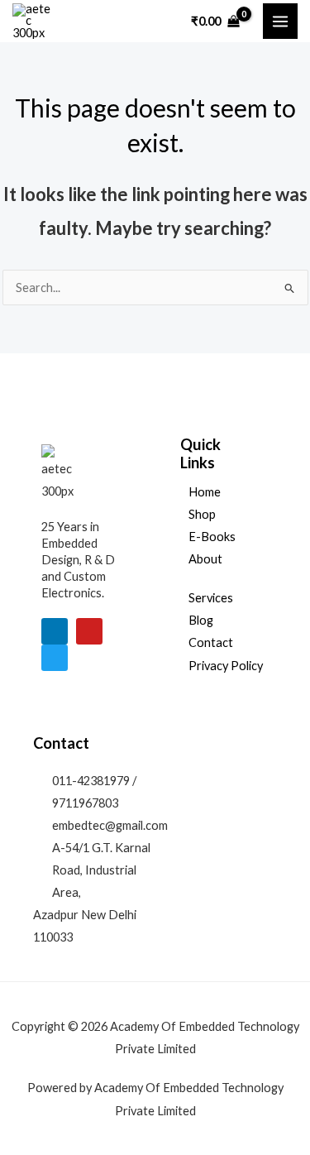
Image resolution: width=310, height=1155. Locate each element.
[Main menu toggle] (280, 20)
